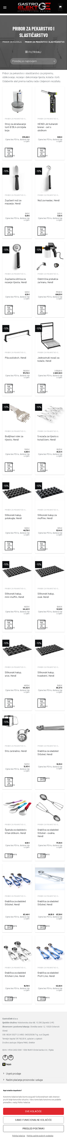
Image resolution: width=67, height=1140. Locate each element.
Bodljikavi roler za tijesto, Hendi (14, 438)
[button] (5, 7)
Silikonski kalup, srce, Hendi (13, 674)
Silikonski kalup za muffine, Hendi (47, 516)
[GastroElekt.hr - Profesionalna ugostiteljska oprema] (31, 7)
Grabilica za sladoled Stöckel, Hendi (48, 752)
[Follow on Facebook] (5, 1057)
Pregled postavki (33, 1128)
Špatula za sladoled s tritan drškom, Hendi (15, 831)
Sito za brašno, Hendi (16, 750)
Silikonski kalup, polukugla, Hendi (13, 516)
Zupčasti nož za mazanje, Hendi (13, 202)
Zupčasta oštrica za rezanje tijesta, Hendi (16, 280)
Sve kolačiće (33, 1111)
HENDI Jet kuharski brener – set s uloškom (48, 127)
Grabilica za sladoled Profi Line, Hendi (48, 974)
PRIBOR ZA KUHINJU (12, 42)
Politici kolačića (24, 1102)
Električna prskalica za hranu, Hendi (48, 280)
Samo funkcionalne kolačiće (33, 1120)
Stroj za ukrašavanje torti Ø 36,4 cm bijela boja (15, 127)
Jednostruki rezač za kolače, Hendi (48, 359)
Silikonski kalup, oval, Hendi (46, 595)
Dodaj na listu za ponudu (10, 152)
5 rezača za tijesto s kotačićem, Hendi (48, 438)
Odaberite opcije (42, 779)
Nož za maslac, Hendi (49, 200)
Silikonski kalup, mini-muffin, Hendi (14, 595)
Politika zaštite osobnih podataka (40, 1136)
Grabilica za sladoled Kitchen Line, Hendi (15, 974)
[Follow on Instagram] (10, 1057)
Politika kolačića (18, 1136)
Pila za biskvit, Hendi (15, 357)
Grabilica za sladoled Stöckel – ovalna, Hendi (48, 833)
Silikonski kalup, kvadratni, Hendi (46, 674)
